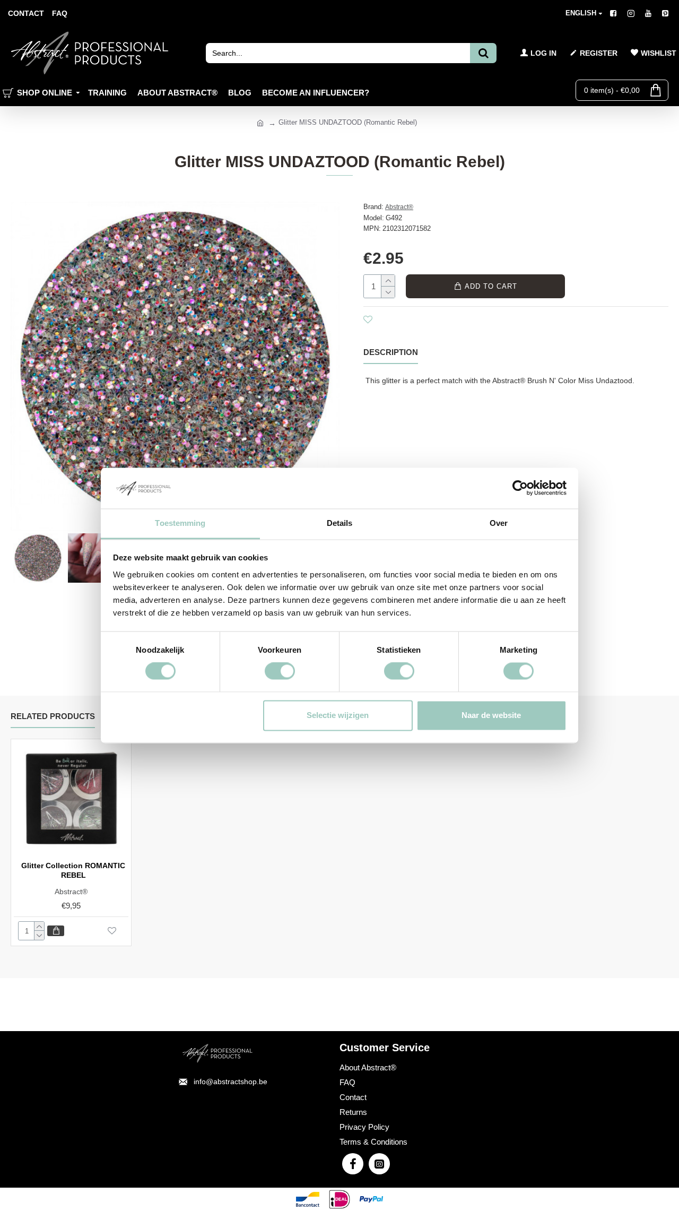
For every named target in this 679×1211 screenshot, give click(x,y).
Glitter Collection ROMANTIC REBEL (73, 870)
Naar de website (491, 715)
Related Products (53, 716)
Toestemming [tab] (180, 522)
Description (390, 352)
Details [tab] (340, 522)
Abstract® (399, 207)
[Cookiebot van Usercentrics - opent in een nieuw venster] (520, 488)
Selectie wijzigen (338, 715)
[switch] (280, 671)
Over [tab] (499, 522)
